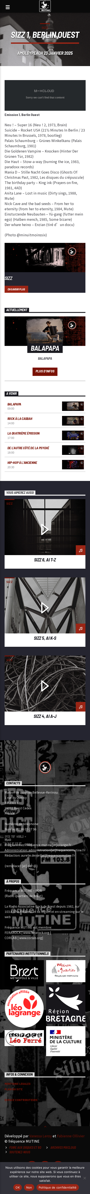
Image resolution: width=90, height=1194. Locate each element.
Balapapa (14, 404)
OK (18, 1187)
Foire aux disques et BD (25, 1147)
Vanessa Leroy (40, 1135)
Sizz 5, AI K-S (45, 638)
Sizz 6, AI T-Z (45, 559)
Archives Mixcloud (63, 1147)
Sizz (45, 27)
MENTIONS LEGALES (18, 1083)
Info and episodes (45, 372)
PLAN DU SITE (13, 1089)
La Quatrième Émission (23, 433)
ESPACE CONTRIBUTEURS (21, 1100)
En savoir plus (16, 289)
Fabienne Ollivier (71, 1135)
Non (29, 1187)
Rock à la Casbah (19, 418)
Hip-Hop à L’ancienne (22, 462)
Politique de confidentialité (58, 1187)
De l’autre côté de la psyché (28, 448)
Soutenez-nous (19, 1152)
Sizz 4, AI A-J (45, 716)
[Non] (84, 1178)
